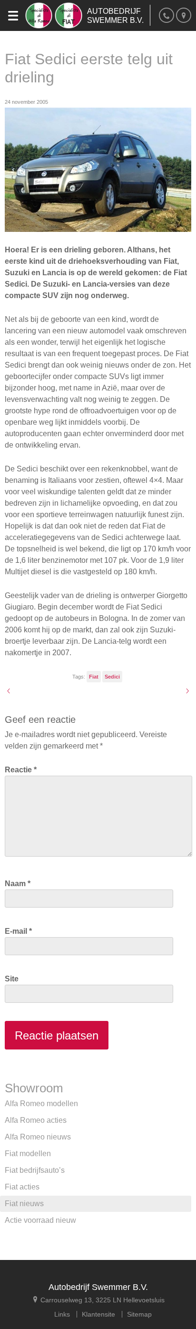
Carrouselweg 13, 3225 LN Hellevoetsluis (102, 1299)
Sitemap (139, 1314)
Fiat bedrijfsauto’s (35, 1170)
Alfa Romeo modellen (41, 1103)
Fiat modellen (28, 1153)
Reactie (21, 770)
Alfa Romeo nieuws (38, 1137)
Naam (17, 883)
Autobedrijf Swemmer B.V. (98, 1287)
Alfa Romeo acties (36, 1120)
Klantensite (98, 1314)
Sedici (112, 676)
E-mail (18, 931)
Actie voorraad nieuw (40, 1220)
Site (12, 979)
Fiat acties (22, 1187)
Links (62, 1314)
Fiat (93, 676)
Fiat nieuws (24, 1203)
